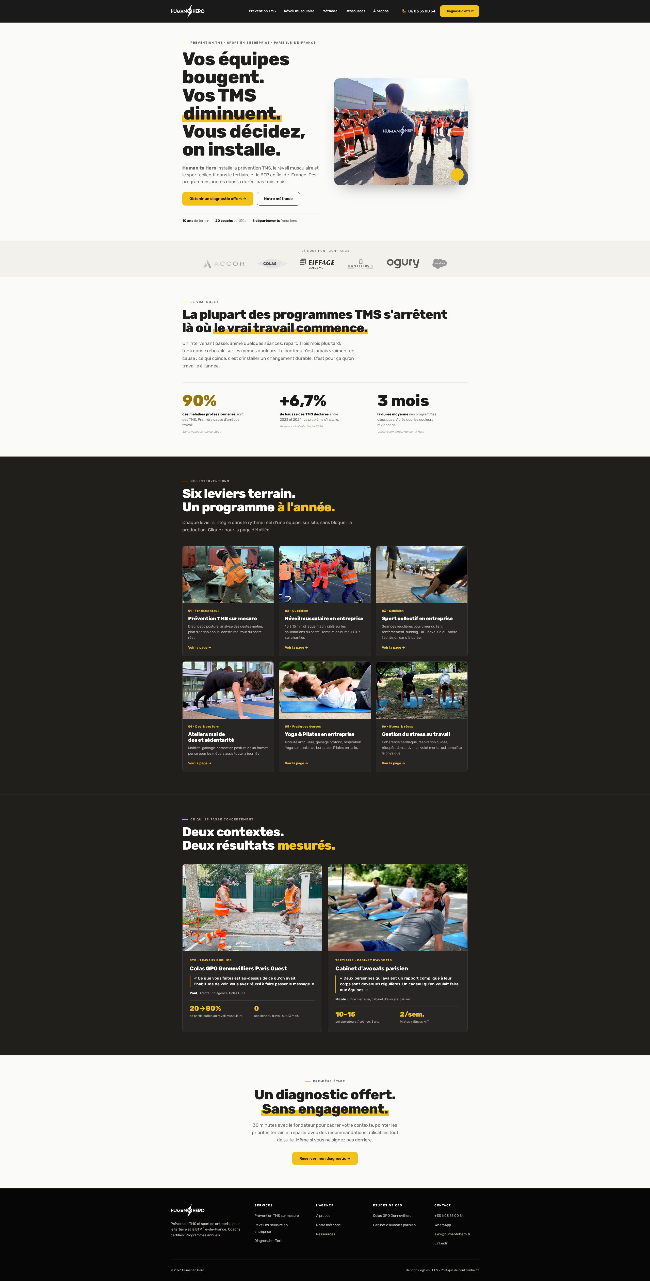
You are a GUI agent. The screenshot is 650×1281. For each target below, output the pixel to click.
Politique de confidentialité (460, 1270)
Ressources (355, 11)
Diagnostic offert (460, 11)
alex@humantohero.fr (452, 1234)
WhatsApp (442, 1225)
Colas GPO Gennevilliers (392, 1216)
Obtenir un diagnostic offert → (217, 198)
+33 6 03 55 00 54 (449, 1216)
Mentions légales (417, 1270)
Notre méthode (278, 198)
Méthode (329, 11)
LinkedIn (441, 1243)
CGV (435, 1270)
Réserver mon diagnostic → (325, 1158)
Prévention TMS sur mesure (276, 1216)
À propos (380, 11)
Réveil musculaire (299, 11)
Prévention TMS (262, 11)
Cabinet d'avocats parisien (394, 1225)
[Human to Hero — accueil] (188, 11)
